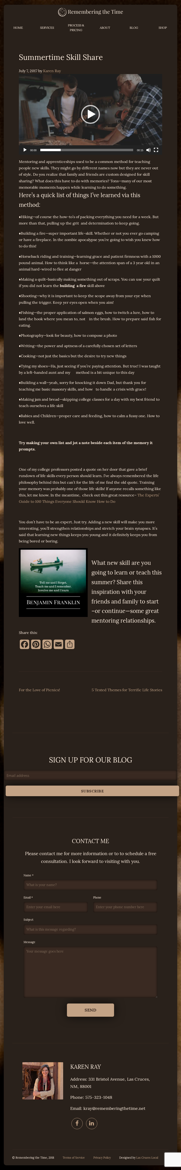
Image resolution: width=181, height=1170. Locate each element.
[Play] (25, 150)
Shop (163, 27)
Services (47, 27)
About (105, 27)
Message (29, 942)
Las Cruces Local (147, 1157)
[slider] (86, 150)
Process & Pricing (76, 28)
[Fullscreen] (156, 150)
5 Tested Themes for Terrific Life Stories (127, 690)
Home (18, 27)
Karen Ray (52, 71)
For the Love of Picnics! (39, 690)
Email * (28, 897)
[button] (90, 114)
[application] (90, 114)
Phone (97, 897)
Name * (28, 875)
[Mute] (148, 150)
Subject (28, 919)
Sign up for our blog (90, 760)
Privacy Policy (102, 1157)
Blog (134, 27)
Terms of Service (74, 1157)
